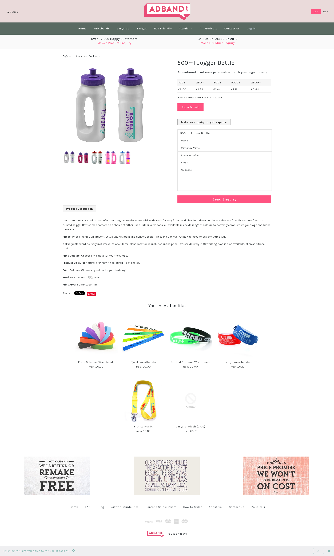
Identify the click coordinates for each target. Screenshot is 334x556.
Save (93, 293)
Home (82, 28)
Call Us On (218, 39)
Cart (316, 11)
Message (186, 170)
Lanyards (123, 28)
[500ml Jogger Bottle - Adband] (97, 153)
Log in (251, 28)
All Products (208, 28)
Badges (142, 28)
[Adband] (167, 5)
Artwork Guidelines (125, 507)
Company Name (190, 148)
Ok (318, 551)
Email (184, 162)
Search (73, 507)
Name (184, 140)
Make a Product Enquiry (114, 43)
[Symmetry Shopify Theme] (57, 494)
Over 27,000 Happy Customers (114, 39)
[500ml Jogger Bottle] (109, 65)
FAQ (87, 507)
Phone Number (190, 155)
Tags (67, 56)
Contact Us (232, 28)
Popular (186, 28)
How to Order (192, 507)
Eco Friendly (163, 28)
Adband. (182, 533)
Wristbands (102, 28)
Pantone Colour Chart (161, 507)
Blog (101, 507)
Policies (258, 507)
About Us (215, 507)
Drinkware (94, 56)
